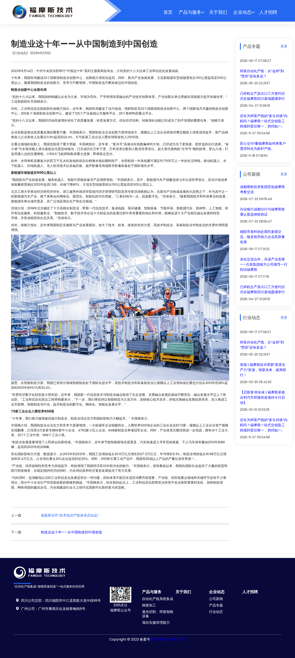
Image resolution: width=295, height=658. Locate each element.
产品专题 (216, 605)
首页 (168, 12)
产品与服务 (190, 12)
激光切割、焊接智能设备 (157, 614)
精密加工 (149, 605)
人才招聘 (268, 12)
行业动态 (216, 611)
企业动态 (242, 12)
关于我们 (218, 12)
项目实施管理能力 (156, 622)
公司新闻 (216, 598)
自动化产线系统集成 (157, 598)
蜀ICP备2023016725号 (168, 639)
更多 (284, 46)
